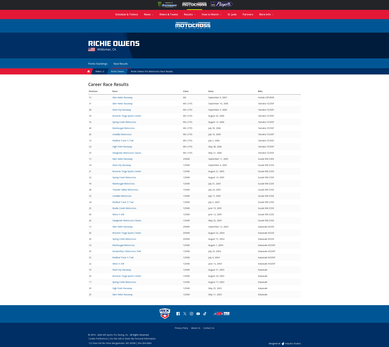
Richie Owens (117, 71)
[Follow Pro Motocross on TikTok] (204, 314)
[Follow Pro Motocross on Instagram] (191, 314)
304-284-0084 (144, 343)
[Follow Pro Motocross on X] (184, 314)
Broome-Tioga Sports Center (126, 115)
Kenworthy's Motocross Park (126, 251)
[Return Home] (192, 26)
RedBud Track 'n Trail (122, 140)
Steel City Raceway (121, 109)
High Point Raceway (122, 146)
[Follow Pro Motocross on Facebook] (178, 314)
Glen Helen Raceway (122, 97)
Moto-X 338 (118, 214)
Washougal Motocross (123, 128)
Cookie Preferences (98, 338)
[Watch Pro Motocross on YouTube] (198, 314)
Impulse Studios (293, 343)
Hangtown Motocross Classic (126, 152)
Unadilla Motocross (122, 134)
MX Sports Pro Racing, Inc (116, 334)
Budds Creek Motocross (124, 208)
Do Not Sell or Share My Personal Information (133, 338)
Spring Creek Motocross (124, 122)
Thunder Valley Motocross (125, 189)
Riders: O (99, 71)
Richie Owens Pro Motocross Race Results (152, 71)
